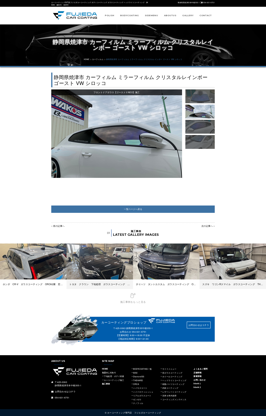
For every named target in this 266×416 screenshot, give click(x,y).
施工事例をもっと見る (133, 302)
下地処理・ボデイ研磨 (114, 376)
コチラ (72, 391)
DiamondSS (138, 376)
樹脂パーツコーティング (173, 384)
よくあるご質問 (201, 368)
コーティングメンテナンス (174, 399)
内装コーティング (170, 388)
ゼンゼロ (137, 399)
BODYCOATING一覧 (142, 368)
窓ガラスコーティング (172, 372)
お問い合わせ (200, 379)
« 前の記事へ (58, 225)
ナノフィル (138, 403)
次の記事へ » (208, 225)
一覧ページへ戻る (133, 209)
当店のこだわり (109, 372)
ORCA (136, 384)
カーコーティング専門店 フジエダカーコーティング (134, 412)
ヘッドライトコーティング (174, 380)
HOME (105, 368)
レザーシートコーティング (174, 391)
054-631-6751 (139, 331)
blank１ (197, 383)
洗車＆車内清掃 (169, 395)
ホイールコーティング (172, 376)
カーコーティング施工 (114, 380)
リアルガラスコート (142, 395)
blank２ (197, 387)
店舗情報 (198, 372)
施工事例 (106, 383)
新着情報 (198, 376)
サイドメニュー (170, 368)
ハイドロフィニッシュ (143, 391)
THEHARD (138, 380)
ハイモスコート (140, 388)
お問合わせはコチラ (198, 325)
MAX (135, 372)
